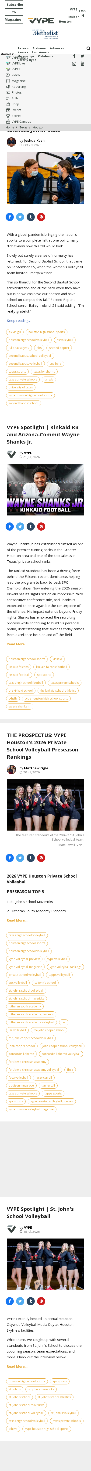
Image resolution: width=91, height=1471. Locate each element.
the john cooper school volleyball (31, 1038)
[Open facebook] (74, 56)
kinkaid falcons (18, 667)
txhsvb (49, 379)
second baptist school (23, 403)
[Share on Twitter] (20, 217)
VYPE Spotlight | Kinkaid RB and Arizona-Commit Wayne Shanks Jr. (43, 434)
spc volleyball (18, 983)
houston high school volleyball (29, 340)
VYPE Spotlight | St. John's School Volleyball (40, 1212)
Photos (17, 92)
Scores (16, 116)
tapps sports (17, 372)
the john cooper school (49, 1030)
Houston (38, 127)
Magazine (19, 81)
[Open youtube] (82, 64)
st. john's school (45, 983)
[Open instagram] (74, 64)
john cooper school (22, 1046)
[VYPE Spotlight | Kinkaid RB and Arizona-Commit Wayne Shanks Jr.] (45, 489)
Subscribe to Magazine (14, 12)
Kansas (23, 52)
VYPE (28, 453)
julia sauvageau (19, 348)
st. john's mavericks (41, 1389)
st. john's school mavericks (26, 998)
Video (16, 75)
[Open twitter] (82, 56)
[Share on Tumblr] (31, 217)
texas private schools (23, 379)
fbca (70, 1070)
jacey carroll (44, 1078)
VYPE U (16, 69)
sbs (39, 348)
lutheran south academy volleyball (31, 1022)
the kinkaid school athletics (58, 691)
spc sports (44, 675)
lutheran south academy (25, 1006)
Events (16, 110)
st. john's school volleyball (26, 991)
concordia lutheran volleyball (61, 1054)
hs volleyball (65, 340)
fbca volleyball (18, 1078)
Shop (15, 104)
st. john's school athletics (54, 1397)
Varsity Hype (27, 60)
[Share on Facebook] (10, 217)
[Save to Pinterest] (41, 217)
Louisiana (39, 52)
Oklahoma (45, 56)
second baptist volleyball (25, 364)
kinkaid (57, 659)
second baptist (59, 348)
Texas (22, 48)
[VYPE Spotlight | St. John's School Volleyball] (45, 1264)
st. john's (15, 1389)
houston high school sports (46, 332)
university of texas (21, 387)
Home (10, 127)
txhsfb (13, 698)
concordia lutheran (21, 1054)
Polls (15, 98)
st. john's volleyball (63, 1413)
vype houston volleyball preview (52, 1101)
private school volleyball (25, 975)
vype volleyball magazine (25, 967)
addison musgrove (21, 1085)
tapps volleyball (59, 975)
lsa (64, 1022)
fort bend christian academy (27, 1062)
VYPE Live (18, 63)
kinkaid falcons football (51, 667)
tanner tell (48, 1085)
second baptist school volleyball (30, 356)
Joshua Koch (34, 140)
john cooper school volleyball (62, 1046)
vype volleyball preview (24, 959)
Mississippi (26, 56)
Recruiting (19, 86)
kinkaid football (19, 675)
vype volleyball (57, 959)
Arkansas (57, 48)
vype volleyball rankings (65, 967)
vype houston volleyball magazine (31, 1109)
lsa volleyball (17, 1030)
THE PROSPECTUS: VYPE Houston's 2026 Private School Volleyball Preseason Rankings (42, 745)
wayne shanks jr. (19, 706)
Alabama (39, 48)
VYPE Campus (21, 121)
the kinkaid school (21, 691)
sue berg (55, 364)
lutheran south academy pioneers (31, 1014)
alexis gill (15, 332)
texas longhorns (44, 372)
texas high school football (26, 683)
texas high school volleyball (27, 935)
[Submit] (89, 48)
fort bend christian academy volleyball (34, 1070)
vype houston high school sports (30, 395)
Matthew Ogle (36, 768)
